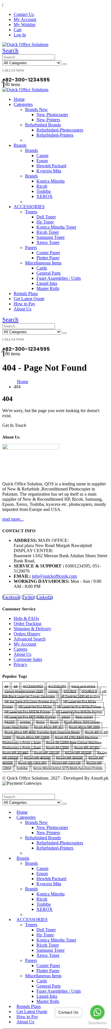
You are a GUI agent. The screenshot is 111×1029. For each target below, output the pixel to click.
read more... (13, 519)
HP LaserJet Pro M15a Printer (79, 706)
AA (16, 686)
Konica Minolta (50, 181)
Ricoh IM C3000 (57, 747)
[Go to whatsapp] (97, 1012)
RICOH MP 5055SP (69, 757)
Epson (42, 160)
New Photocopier (52, 114)
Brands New (36, 109)
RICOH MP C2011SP (66, 762)
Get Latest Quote (29, 298)
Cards (41, 268)
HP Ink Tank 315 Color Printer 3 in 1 (31, 701)
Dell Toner (46, 216)
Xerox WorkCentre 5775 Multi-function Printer (68, 767)
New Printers (48, 119)
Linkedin (44, 597)
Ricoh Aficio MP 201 (48, 727)
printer (25, 721)
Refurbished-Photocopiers (59, 130)
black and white (83, 686)
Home (19, 99)
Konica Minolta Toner (56, 227)
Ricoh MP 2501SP (46, 752)
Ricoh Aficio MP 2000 (84, 727)
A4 (6, 686)
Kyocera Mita (48, 170)
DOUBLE (70, 691)
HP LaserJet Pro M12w (35, 706)
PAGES (10, 721)
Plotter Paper (47, 257)
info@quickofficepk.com (54, 576)
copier (53, 691)
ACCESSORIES (29, 206)
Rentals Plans (26, 293)
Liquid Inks (46, 283)
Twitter (28, 597)
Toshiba (43, 191)
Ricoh (41, 186)
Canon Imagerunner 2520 (24, 691)
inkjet (65, 716)
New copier (84, 716)
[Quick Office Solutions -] (25, 44)
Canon (42, 155)
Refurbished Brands (43, 124)
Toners (31, 211)
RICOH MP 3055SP (78, 752)
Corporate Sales (28, 659)
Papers (31, 247)
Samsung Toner (50, 237)
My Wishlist (24, 24)
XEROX (44, 196)
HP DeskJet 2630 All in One (80, 696)
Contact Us (24, 14)
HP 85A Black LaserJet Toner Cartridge (54, 693)
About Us (22, 308)
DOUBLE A (89, 691)
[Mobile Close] (5, 791)
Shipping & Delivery (32, 628)
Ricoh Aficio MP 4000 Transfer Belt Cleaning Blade (42, 732)
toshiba (22, 767)
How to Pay (24, 303)
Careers (20, 649)
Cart (17, 29)
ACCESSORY (57, 686)
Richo (40, 721)
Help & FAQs (26, 618)
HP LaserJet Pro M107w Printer (79, 711)
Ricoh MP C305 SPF (32, 762)
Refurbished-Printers (54, 135)
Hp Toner (45, 222)
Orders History (27, 633)
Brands (20, 145)
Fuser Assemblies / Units (58, 278)
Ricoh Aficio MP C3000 (33, 737)
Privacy (20, 664)
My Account (25, 19)
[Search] (64, 64)
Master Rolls (47, 288)
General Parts (48, 273)
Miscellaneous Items (43, 262)
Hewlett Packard (51, 165)
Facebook (11, 597)
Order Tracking (27, 623)
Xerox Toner (47, 242)
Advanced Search (30, 638)
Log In (20, 34)
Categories (23, 104)
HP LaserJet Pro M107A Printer (28, 711)
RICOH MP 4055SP (37, 757)
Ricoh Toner (47, 232)
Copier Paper (48, 252)
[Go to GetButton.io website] (97, 1023)
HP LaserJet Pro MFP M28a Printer (30, 716)
